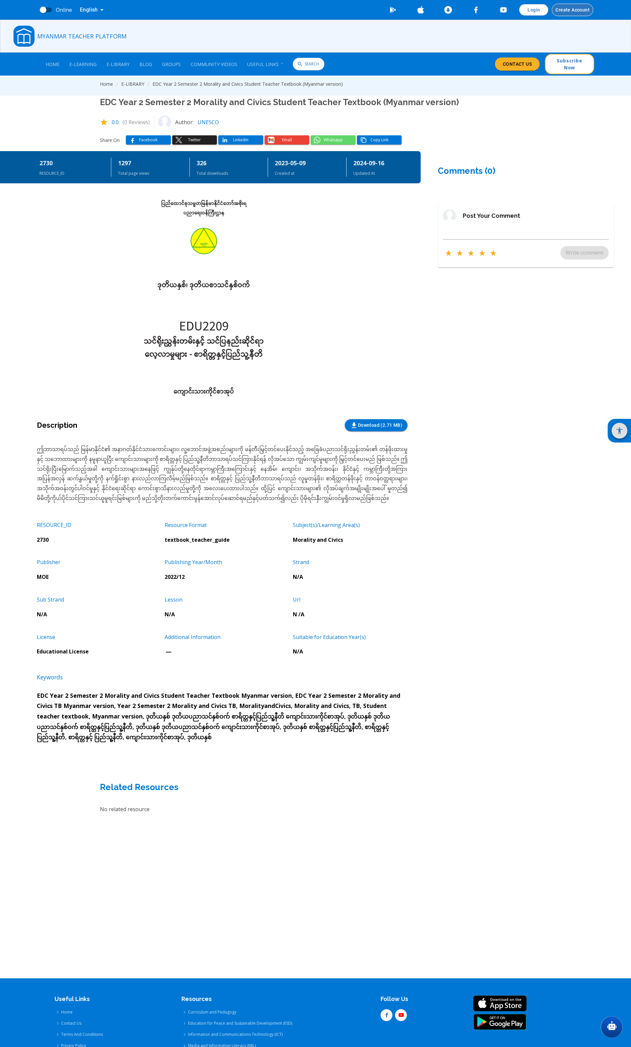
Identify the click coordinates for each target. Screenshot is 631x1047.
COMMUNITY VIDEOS (214, 64)
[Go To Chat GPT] (611, 1026)
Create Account (572, 9)
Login (533, 9)
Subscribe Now (569, 64)
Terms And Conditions (82, 1034)
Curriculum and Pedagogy (212, 1012)
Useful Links (263, 64)
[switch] (43, 10)
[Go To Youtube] (503, 10)
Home (52, 64)
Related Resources (139, 787)
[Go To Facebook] (476, 10)
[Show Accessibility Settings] (619, 431)
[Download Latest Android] (448, 10)
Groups (171, 64)
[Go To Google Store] (393, 10)
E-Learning (83, 64)
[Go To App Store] (421, 10)
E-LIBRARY (132, 84)
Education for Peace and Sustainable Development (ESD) (240, 1023)
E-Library (117, 64)
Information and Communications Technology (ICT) (235, 1034)
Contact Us (517, 64)
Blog (145, 64)
